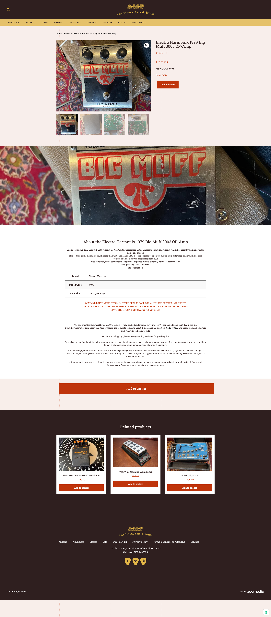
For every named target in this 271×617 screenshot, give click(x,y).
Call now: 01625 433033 (135, 552)
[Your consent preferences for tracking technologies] (266, 612)
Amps (45, 22)
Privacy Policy (139, 541)
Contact (195, 541)
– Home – (13, 22)
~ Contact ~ (139, 22)
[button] (8, 9)
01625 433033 (172, 327)
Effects (67, 33)
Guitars (29, 22)
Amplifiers (78, 541)
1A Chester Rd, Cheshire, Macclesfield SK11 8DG (135, 548)
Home (59, 33)
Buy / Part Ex (120, 541)
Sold (105, 541)
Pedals (58, 22)
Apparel (92, 22)
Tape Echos (75, 22)
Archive (107, 22)
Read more (161, 74)
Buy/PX (122, 22)
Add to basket (168, 84)
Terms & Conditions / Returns (169, 541)
